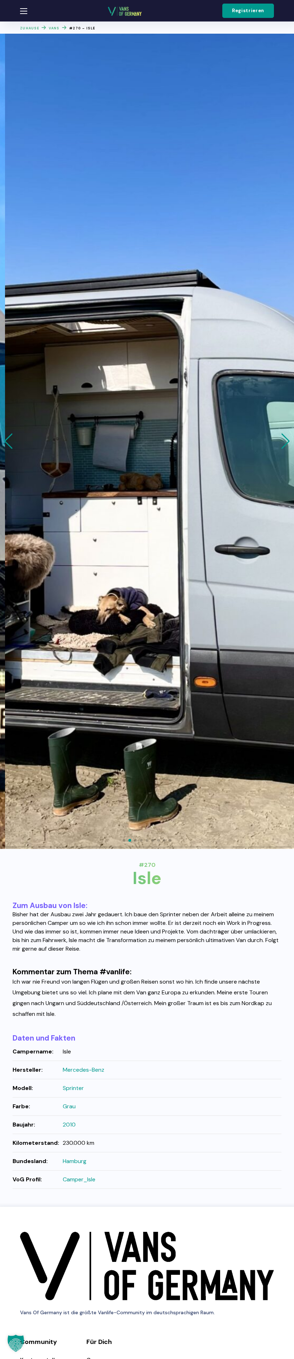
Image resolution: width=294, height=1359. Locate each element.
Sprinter (73, 1088)
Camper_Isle (79, 1179)
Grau (69, 1106)
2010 (69, 1124)
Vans (54, 28)
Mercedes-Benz (83, 1070)
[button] (248, 11)
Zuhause (29, 28)
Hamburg (74, 1161)
